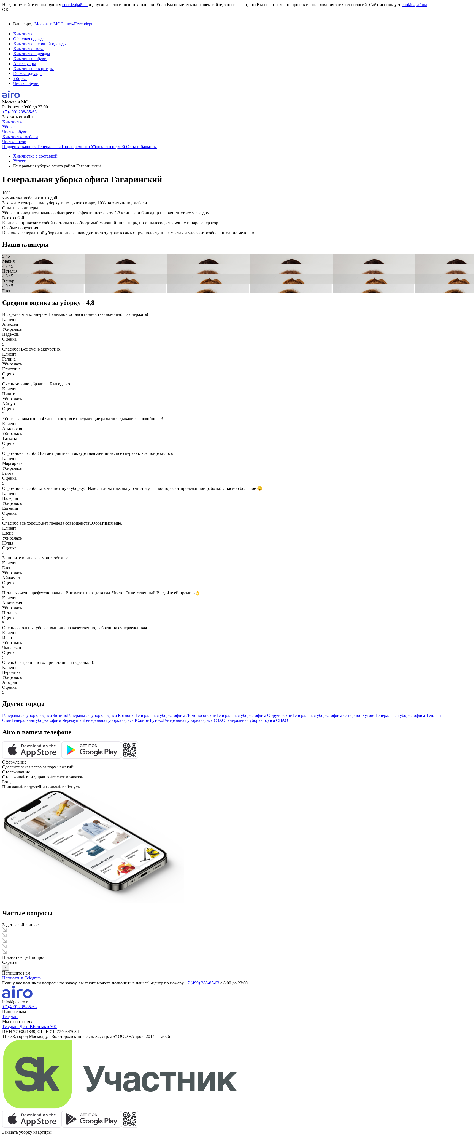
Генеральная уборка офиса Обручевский (255, 715)
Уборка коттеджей (108, 146)
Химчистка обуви (30, 58)
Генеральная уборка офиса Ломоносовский (176, 715)
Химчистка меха (28, 48)
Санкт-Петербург (77, 24)
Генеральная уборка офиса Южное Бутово (123, 720)
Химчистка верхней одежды (40, 43)
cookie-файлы (75, 4)
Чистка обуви (26, 83)
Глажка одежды (27, 73)
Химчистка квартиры (33, 68)
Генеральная (49, 146)
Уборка (20, 78)
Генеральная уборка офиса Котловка (101, 715)
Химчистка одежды (31, 53)
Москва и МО (47, 24)
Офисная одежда (29, 38)
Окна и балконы (141, 146)
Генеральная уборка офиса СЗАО (194, 720)
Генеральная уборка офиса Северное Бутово (334, 715)
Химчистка (23, 33)
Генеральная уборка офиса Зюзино (34, 715)
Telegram (10, 1016)
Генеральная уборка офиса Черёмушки (48, 720)
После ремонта (76, 146)
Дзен (25, 1026)
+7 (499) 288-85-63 (19, 112)
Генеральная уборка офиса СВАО (256, 720)
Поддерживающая (19, 146)
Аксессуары (24, 63)
